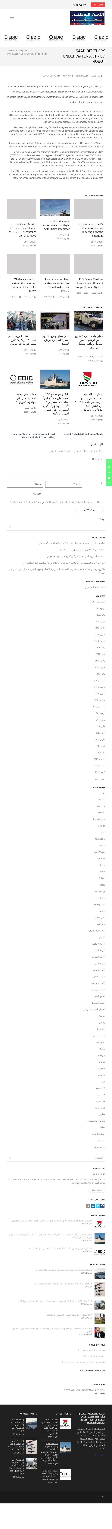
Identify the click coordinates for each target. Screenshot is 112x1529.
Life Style (101, 858)
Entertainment (99, 819)
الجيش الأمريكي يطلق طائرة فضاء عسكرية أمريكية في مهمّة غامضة (60, 1248)
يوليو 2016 (100, 713)
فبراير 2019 (100, 634)
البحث (102, 519)
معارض (101, 1114)
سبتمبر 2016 (99, 700)
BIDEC (101, 799)
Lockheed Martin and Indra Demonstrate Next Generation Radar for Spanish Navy (34, 435)
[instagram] (88, 1206)
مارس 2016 (100, 739)
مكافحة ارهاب (98, 1134)
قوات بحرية (100, 1088)
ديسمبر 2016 (99, 680)
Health (102, 845)
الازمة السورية (98, 957)
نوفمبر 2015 (99, 765)
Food (103, 832)
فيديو (103, 1081)
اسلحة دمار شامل (97, 931)
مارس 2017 (100, 661)
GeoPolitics (100, 839)
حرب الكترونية (98, 1035)
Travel (102, 898)
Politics (102, 878)
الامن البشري (99, 970)
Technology (100, 891)
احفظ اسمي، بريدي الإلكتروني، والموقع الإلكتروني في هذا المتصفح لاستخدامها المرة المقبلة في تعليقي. (55, 502)
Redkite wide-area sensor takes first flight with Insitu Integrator (56, 224)
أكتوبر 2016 (100, 693)
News (102, 872)
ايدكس (102, 1022)
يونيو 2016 (100, 720)
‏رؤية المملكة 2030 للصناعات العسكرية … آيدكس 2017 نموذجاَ (64, 1270)
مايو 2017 (101, 647)
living (102, 865)
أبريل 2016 (100, 733)
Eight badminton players (93, 1356)
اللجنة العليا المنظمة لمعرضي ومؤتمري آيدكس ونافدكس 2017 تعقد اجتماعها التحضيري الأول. (52, 1330)
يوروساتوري (99, 1147)
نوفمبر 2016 (99, 687)
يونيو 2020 (100, 608)
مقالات (102, 1127)
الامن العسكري (98, 990)
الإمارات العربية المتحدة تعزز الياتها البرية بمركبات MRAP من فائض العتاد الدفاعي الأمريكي (89, 402)
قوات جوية (100, 1101)
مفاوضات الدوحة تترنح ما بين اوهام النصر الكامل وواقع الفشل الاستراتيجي (72, 543)
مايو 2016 (101, 726)
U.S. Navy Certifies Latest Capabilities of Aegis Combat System (89, 283)
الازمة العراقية (98, 944)
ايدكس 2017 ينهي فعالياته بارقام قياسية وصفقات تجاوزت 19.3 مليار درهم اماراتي (55, 1301)
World (102, 911)
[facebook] (102, 1206)
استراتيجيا (100, 924)
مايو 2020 (101, 615)
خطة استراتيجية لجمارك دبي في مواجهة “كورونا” (26, 398)
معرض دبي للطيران (96, 1121)
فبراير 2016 (100, 746)
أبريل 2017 (100, 654)
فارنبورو (101, 1075)
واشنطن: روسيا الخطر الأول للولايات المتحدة (83, 434)
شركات (101, 1062)
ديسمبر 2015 (99, 759)
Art (103, 793)
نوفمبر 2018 (99, 641)
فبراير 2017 (100, 667)
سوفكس (101, 1055)
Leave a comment (50, 75)
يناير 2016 (101, 752)
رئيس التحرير (96, 75)
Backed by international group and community (83, 1362)
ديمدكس (101, 1049)
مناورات (101, 1140)
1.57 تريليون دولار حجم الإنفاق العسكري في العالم (69, 1315)
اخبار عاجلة (98, 5)
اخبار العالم (100, 917)
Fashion (101, 826)
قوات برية (100, 1094)
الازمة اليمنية (99, 950)
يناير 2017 (101, 674)
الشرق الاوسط (98, 1003)
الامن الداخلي (99, 976)
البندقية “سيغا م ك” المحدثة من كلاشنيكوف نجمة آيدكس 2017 (63, 1284)
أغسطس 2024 (98, 602)
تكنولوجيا (101, 1029)
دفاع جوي (100, 1042)
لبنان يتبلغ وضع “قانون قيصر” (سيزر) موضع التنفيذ (56, 339)
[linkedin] (93, 1206)
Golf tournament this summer (91, 1350)
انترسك (102, 1016)
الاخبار (102, 937)
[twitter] (98, 1206)
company (67, 75)
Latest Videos (99, 852)
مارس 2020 (100, 628)
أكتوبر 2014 (100, 779)
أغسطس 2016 (98, 706)
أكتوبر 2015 (100, 772)
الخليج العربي (99, 996)
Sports (102, 885)
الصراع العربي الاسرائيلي (94, 1009)
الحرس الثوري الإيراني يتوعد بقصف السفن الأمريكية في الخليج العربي (55, 4)
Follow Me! (100, 1393)
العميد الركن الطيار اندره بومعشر (90, 356)
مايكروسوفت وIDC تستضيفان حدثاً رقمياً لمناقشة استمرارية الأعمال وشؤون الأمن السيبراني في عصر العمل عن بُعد (50, 1235)
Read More (97, 1190)
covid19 (101, 812)
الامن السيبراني (98, 983)
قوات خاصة (100, 1108)
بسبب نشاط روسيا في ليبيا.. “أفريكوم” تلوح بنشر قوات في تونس (22, 339)
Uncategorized (99, 904)
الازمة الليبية (99, 963)
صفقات (101, 1068)
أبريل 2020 (100, 621)
